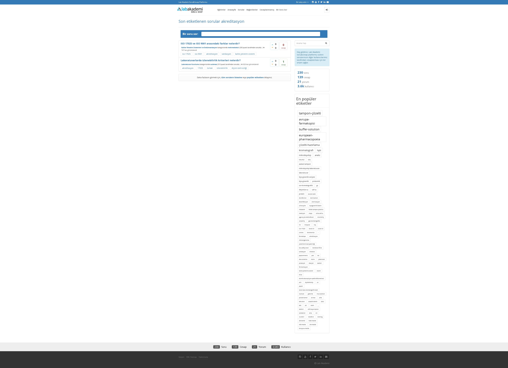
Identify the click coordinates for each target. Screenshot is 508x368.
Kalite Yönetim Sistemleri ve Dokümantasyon (199, 47)
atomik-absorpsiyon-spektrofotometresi (311, 278)
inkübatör (302, 209)
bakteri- (301, 309)
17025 (200, 68)
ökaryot (311, 263)
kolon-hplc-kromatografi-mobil (308, 290)
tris (309, 159)
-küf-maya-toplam (313, 309)
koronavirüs (310, 232)
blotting (320, 317)
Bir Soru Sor (281, 9)
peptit (301, 286)
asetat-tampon (305, 164)
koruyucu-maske (304, 328)
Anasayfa (232, 9)
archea (313, 298)
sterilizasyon (316, 202)
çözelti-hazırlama (309, 145)
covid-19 (320, 229)
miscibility (320, 217)
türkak (210, 68)
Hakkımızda (203, 357)
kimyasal (307, 225)
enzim (319, 271)
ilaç (315, 225)
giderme (310, 294)
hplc (319, 150)
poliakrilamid (303, 298)
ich (316, 313)
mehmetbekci (233, 47)
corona (301, 232)
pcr (306, 305)
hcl (300, 225)
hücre (313, 259)
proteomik (316, 181)
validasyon (226, 54)
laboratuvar (303, 173)
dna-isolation (303, 259)
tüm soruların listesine (231, 77)
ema (310, 313)
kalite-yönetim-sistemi (245, 54)
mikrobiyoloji (305, 155)
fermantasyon (303, 267)
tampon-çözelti (310, 113)
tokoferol (311, 317)
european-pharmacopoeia (309, 137)
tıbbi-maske (312, 321)
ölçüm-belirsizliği (239, 68)
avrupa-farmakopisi (307, 121)
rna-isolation (321, 294)
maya (310, 213)
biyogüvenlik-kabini (315, 206)
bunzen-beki (312, 194)
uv (317, 282)
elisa (300, 275)
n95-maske (302, 324)
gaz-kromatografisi (314, 221)
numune (301, 294)
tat (318, 255)
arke (320, 298)
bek (300, 305)
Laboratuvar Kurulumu (190, 64)
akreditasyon (212, 54)
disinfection (302, 198)
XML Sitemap (191, 357)
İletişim (181, 357)
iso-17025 (186, 54)
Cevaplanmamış (267, 9)
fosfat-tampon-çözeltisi (316, 209)
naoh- (312, 305)
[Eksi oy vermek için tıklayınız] (272, 47)
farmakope (302, 236)
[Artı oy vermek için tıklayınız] (272, 45)
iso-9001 (198, 54)
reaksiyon (302, 213)
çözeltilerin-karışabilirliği (307, 244)
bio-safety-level (304, 248)
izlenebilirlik (222, 68)
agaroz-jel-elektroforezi (306, 217)
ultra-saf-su (319, 213)
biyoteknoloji (309, 282)
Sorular (241, 9)
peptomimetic (303, 255)
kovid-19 (311, 229)
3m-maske (313, 324)
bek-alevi (302, 301)
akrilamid (302, 321)
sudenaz (213, 64)
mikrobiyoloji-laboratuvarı (309, 168)
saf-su (314, 190)
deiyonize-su (303, 190)
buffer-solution (309, 129)
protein (301, 194)
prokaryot (302, 263)
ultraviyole (302, 206)
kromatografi (306, 150)
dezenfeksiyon (303, 202)
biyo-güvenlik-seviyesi (307, 177)
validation (302, 313)
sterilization (314, 198)
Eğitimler (221, 9)
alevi (322, 301)
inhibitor (312, 252)
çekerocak (321, 259)
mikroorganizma (304, 240)
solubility (302, 221)
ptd (313, 255)
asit (300, 282)
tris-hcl (301, 159)
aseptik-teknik (312, 301)
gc (317, 185)
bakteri (319, 263)
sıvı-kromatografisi (306, 185)
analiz (317, 155)
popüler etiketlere (255, 77)
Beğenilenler (252, 9)
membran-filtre (317, 248)
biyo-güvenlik (304, 181)
